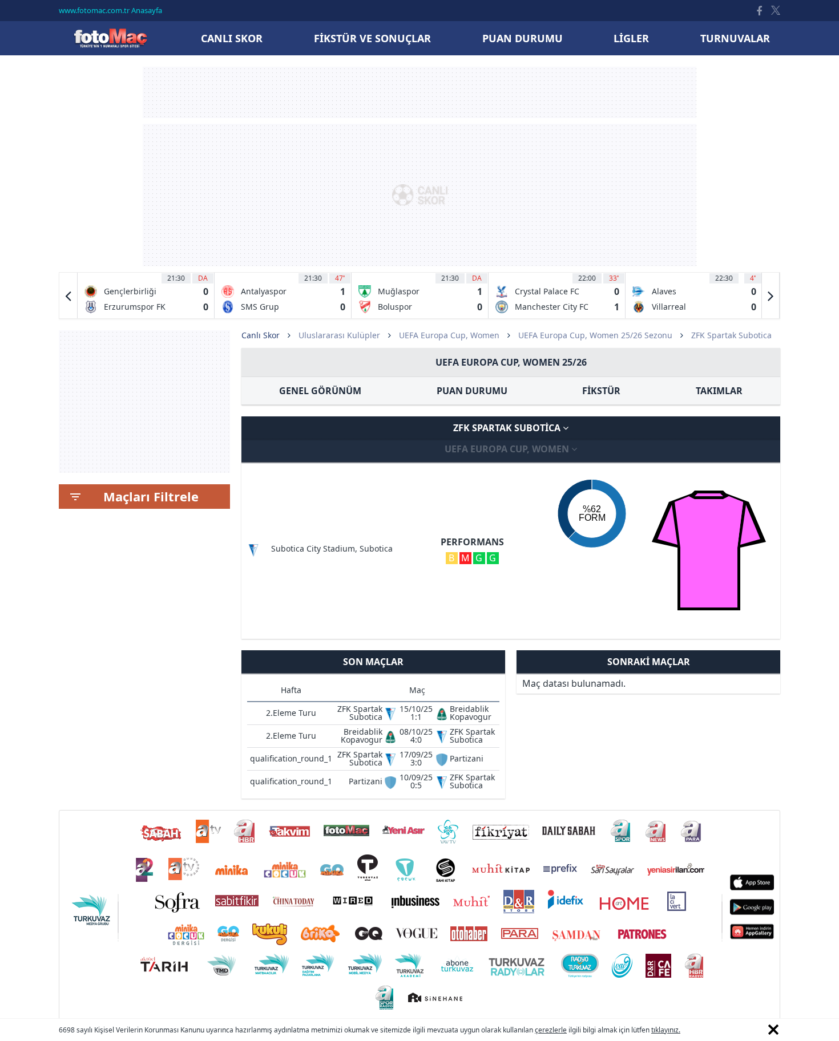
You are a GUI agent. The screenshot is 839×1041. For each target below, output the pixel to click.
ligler (631, 38)
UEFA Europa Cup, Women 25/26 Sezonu (595, 335)
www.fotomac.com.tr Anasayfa (110, 10)
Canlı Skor (110, 38)
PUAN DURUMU (472, 390)
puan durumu (522, 38)
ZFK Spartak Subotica (508, 428)
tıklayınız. (665, 1030)
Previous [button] (68, 295)
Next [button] (770, 295)
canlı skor (232, 38)
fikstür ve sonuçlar (372, 38)
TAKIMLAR (719, 390)
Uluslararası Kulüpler (339, 335)
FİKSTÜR (601, 390)
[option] (146, 295)
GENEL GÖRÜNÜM (320, 390)
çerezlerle (551, 1030)
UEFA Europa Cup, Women (449, 335)
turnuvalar (735, 38)
